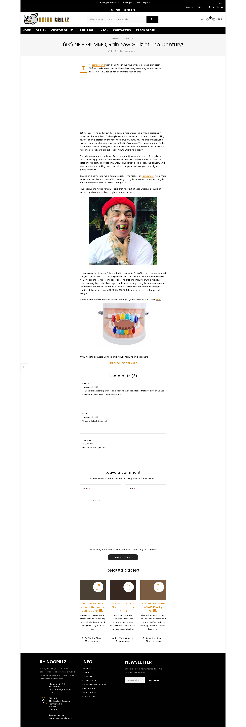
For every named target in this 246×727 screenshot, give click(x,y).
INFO (103, 30)
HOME (27, 30)
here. (158, 299)
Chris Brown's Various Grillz (92, 609)
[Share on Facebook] (209, 7)
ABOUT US (87, 668)
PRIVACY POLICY (89, 696)
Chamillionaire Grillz (123, 609)
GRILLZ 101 (86, 30)
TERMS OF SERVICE (90, 692)
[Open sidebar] (24, 367)
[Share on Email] (222, 7)
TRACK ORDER (145, 30)
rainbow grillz (98, 64)
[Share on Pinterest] (218, 7)
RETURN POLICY (89, 680)
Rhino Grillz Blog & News (123, 39)
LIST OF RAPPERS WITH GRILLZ (123, 363)
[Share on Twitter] (213, 7)
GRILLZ (40, 30)
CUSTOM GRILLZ (62, 30)
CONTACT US (122, 30)
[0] (207, 19)
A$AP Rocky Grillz (153, 609)
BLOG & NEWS (88, 688)
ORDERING (87, 676)
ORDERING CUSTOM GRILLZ (94, 684)
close (26, 3)
